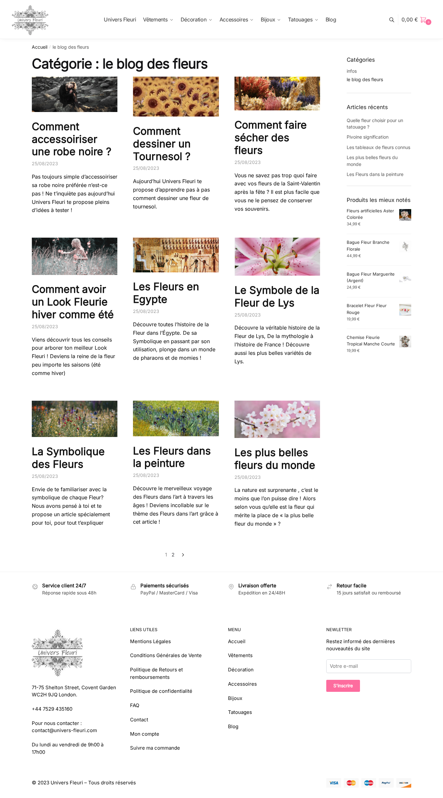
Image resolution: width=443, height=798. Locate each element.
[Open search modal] (395, 19)
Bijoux (235, 698)
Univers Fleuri (67, 782)
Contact (139, 720)
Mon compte (144, 734)
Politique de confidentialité (161, 691)
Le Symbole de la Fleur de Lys (276, 296)
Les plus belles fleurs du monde (274, 458)
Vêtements (240, 655)
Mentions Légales (150, 641)
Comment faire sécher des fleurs (270, 137)
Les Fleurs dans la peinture (172, 457)
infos (352, 71)
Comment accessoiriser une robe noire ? (71, 139)
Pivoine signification (368, 137)
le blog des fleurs (365, 79)
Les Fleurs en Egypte (166, 292)
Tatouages (240, 712)
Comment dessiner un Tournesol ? (162, 144)
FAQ (134, 705)
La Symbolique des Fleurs (68, 457)
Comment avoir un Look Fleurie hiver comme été (73, 302)
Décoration (241, 670)
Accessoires (242, 684)
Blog (233, 726)
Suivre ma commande (155, 748)
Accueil (39, 47)
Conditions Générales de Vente (166, 655)
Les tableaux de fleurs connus (378, 147)
